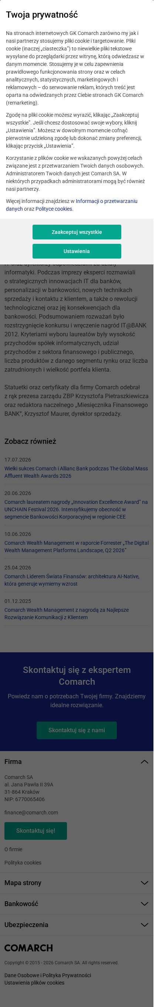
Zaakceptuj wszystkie (77, 232)
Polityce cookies (53, 209)
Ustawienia (77, 251)
